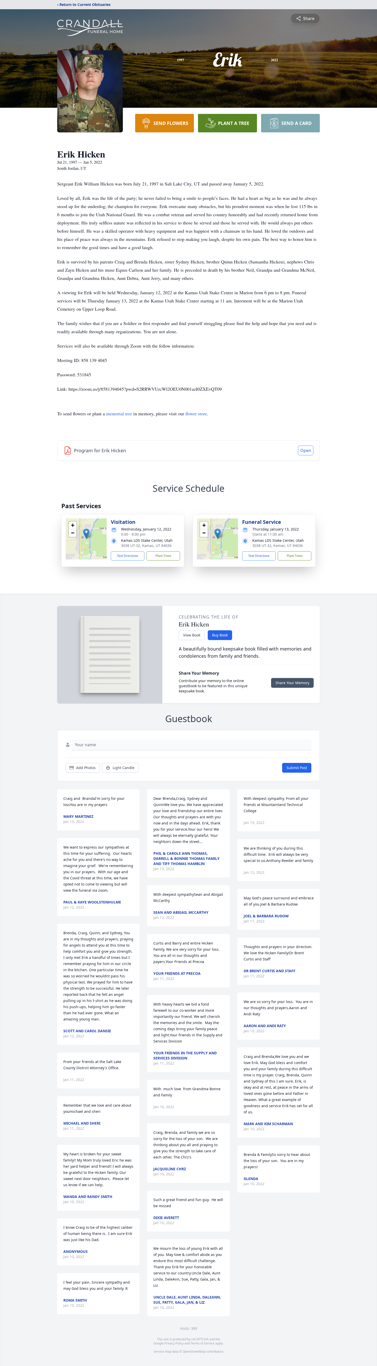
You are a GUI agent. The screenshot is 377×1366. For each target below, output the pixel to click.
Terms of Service (202, 1343)
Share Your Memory (292, 682)
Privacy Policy (174, 1343)
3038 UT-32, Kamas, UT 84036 (146, 545)
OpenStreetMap (194, 1351)
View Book (191, 635)
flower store (196, 413)
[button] (86, 533)
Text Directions (127, 556)
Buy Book (220, 635)
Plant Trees (163, 556)
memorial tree (119, 413)
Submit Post (296, 767)
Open (305, 450)
